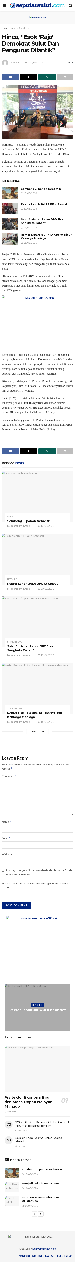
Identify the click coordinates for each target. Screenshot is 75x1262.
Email (6, 838)
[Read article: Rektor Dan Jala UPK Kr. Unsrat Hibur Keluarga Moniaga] (10, 239)
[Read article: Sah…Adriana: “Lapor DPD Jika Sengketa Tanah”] (10, 223)
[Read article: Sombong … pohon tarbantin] (10, 193)
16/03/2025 (30, 242)
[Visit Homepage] (37, 5)
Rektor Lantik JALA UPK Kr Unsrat (44, 204)
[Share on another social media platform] (65, 77)
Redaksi (16, 62)
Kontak (68, 1255)
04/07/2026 (31, 1205)
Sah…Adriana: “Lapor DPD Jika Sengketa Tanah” (42, 221)
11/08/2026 (31, 1188)
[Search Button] (70, 5)
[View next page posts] (41, 1214)
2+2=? (5, 887)
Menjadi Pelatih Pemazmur (40, 1183)
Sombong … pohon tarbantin (41, 189)
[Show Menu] (4, 5)
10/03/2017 (36, 62)
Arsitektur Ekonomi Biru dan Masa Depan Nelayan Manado (28, 1102)
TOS (59, 1255)
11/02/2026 (30, 227)
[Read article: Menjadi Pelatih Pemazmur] (12, 1187)
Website (7, 854)
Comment (9, 776)
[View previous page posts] (34, 1214)
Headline (12, 579)
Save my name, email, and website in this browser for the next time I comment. (39, 872)
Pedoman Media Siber (30, 1255)
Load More (37, 731)
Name (6, 821)
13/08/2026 (30, 193)
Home (5, 28)
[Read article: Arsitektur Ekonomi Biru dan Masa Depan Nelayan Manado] (37, 1069)
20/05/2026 (30, 208)
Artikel (11, 516)
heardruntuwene (20, 525)
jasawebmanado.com (44, 1248)
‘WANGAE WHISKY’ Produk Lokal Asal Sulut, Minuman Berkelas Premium (42, 1124)
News (13, 28)
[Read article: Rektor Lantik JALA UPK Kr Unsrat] (10, 208)
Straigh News (25, 28)
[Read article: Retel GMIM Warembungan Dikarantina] (12, 1201)
